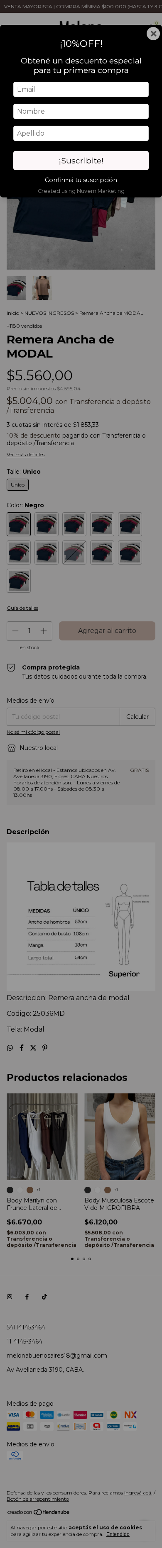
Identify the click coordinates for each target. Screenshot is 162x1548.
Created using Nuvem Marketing (81, 191)
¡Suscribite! (81, 161)
